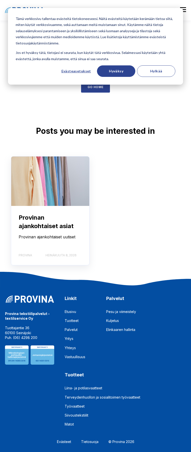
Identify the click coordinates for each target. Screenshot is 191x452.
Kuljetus (112, 320)
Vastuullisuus (75, 357)
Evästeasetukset (76, 71)
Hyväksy (116, 71)
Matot (69, 424)
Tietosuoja (89, 442)
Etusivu (70, 311)
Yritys (69, 338)
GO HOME (96, 87)
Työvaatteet (75, 406)
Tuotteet (72, 320)
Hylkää (156, 71)
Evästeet (64, 442)
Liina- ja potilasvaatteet (83, 388)
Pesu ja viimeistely (121, 311)
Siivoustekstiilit (76, 415)
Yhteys (70, 348)
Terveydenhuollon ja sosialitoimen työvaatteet (102, 397)
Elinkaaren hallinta (120, 329)
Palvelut (71, 329)
